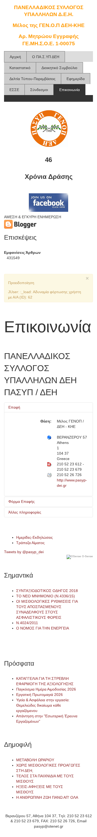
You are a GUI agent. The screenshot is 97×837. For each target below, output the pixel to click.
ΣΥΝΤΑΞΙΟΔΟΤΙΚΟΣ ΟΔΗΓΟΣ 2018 (47, 591)
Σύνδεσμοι (39, 90)
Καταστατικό (19, 68)
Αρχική (15, 57)
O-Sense (87, 556)
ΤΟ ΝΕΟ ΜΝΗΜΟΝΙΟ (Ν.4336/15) (45, 596)
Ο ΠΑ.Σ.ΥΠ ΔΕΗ (45, 57)
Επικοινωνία (69, 90)
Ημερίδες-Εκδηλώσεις (34, 537)
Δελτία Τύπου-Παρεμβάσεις (32, 79)
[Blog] (20, 224)
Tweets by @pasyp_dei (24, 552)
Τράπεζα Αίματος (30, 543)
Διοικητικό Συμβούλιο (59, 68)
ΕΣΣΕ (14, 90)
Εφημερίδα (76, 79)
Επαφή (14, 407)
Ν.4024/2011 (27, 623)
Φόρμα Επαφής (21, 501)
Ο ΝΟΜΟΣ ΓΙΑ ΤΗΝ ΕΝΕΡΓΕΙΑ (42, 628)
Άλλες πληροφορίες (24, 512)
